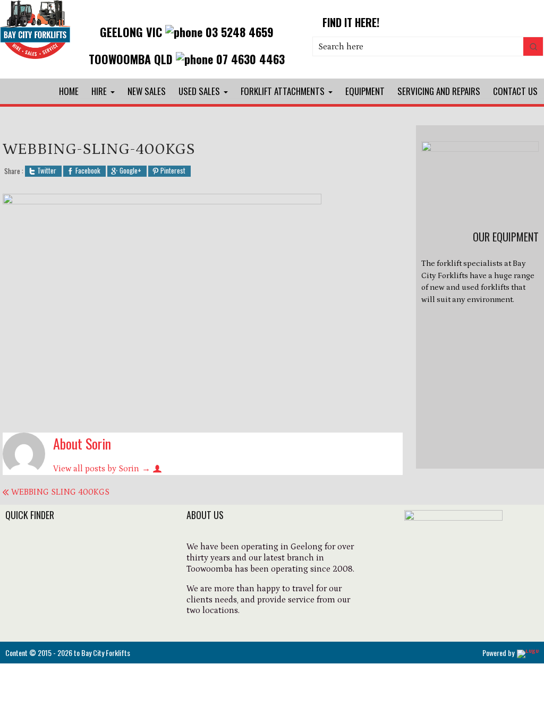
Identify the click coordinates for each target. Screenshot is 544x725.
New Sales (147, 91)
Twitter (46, 171)
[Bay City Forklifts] (35, 58)
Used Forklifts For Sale (52, 577)
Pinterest (172, 171)
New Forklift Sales (43, 562)
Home (69, 91)
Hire (99, 91)
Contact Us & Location (52, 620)
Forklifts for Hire (40, 548)
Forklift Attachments (283, 91)
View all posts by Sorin (101, 468)
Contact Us (515, 91)
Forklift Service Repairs (54, 605)
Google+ (130, 171)
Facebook (87, 171)
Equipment (365, 91)
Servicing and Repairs (438, 91)
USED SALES (199, 91)
